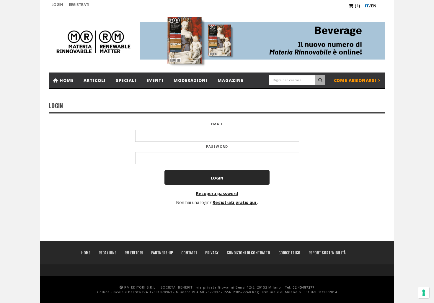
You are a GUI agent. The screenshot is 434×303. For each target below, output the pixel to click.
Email (217, 124)
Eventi (155, 80)
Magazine (230, 80)
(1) (356, 6)
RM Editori (134, 253)
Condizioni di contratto (248, 253)
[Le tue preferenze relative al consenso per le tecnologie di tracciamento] (423, 292)
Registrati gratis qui (235, 202)
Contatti (189, 253)
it (367, 6)
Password (217, 146)
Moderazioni (191, 80)
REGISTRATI (79, 4)
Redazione (107, 253)
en (373, 6)
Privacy (211, 253)
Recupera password (217, 193)
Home (66, 80)
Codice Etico (289, 253)
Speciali (126, 80)
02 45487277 (303, 287)
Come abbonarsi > (357, 80)
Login (57, 4)
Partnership (162, 253)
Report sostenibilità (327, 253)
